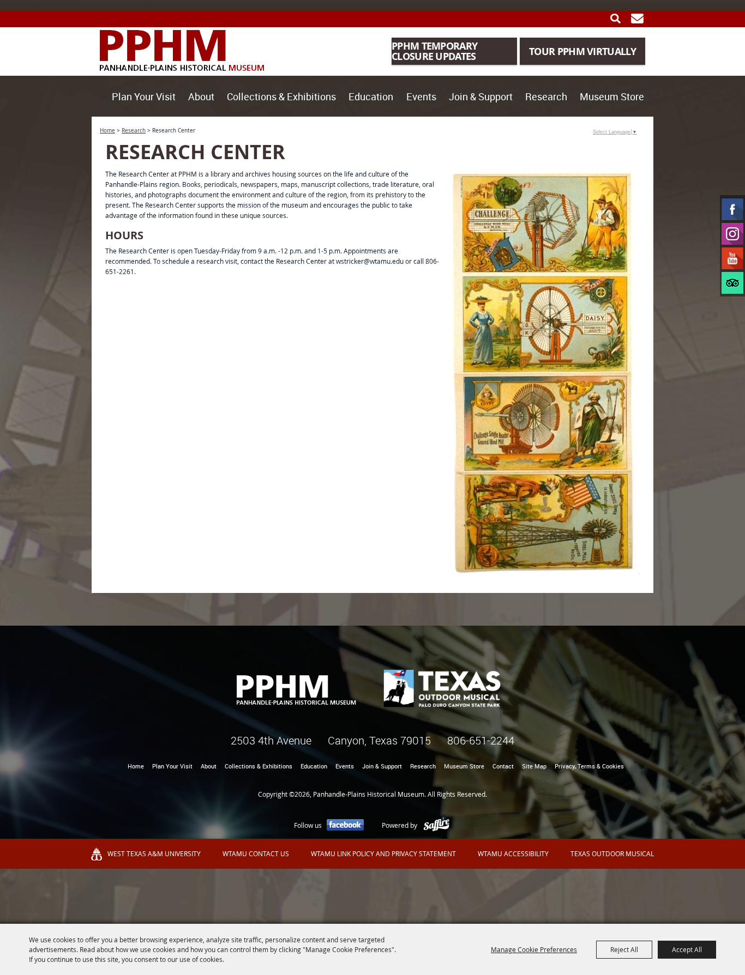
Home (107, 130)
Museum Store (612, 96)
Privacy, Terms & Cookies (589, 766)
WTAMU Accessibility (513, 853)
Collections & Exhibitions (281, 96)
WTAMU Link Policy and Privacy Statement (383, 853)
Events (421, 96)
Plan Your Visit (144, 96)
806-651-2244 (480, 740)
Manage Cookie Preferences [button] (534, 949)
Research (546, 96)
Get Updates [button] (637, 18)
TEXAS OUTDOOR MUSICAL (612, 853)
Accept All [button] (687, 949)
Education (371, 96)
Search (615, 18)
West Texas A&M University (154, 853)
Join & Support (481, 96)
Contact (503, 766)
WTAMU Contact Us (256, 853)
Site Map (534, 766)
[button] (544, 371)
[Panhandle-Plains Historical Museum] (182, 50)
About (201, 96)
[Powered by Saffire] (436, 825)
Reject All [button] (624, 949)
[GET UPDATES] (637, 18)
